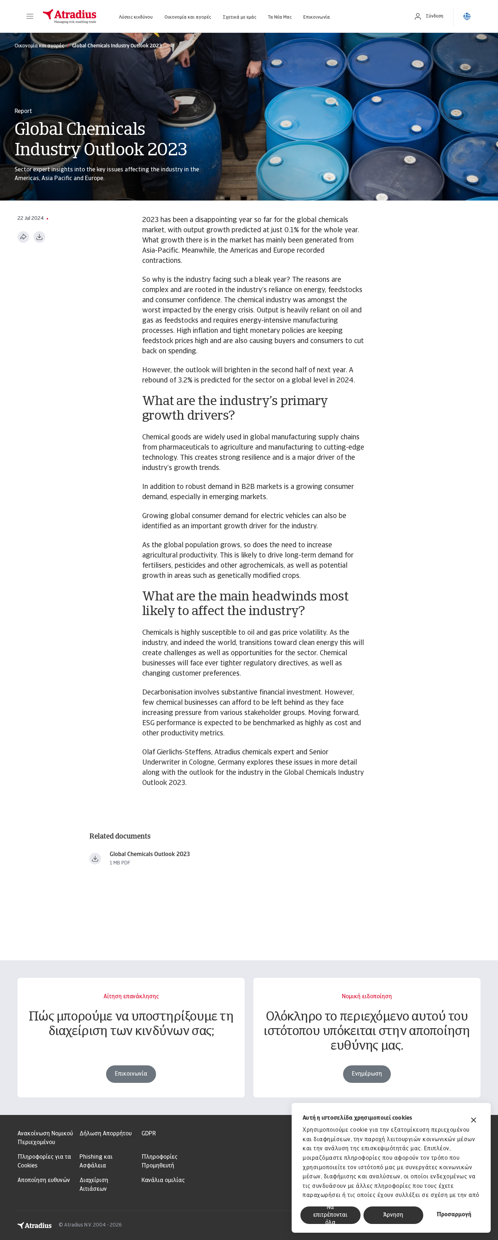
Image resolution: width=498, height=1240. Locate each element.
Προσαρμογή (454, 1215)
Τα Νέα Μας (280, 17)
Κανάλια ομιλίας (163, 1180)
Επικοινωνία (316, 17)
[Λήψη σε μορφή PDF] (39, 237)
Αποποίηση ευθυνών (43, 1180)
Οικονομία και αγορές (187, 17)
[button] (29, 16)
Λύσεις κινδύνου (136, 17)
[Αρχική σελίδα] (69, 16)
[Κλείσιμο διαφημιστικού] (473, 1120)
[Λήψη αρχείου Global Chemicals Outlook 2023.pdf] (95, 858)
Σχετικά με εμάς (239, 17)
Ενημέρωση (367, 1074)
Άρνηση (393, 1215)
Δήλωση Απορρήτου (105, 1134)
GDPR (148, 1134)
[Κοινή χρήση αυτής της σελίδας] (23, 237)
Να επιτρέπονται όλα (330, 1215)
